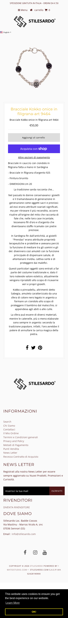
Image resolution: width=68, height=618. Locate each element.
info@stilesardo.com (24, 534)
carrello (42, 10)
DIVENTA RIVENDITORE (16, 507)
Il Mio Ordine (11, 433)
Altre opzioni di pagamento (34, 157)
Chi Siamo (9, 425)
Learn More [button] (13, 602)
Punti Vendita (11, 448)
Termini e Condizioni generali (20, 437)
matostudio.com (17, 569)
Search (7, 421)
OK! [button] (34, 611)
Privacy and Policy (13, 441)
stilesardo (37, 566)
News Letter (10, 452)
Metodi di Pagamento (15, 445)
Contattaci (9, 429)
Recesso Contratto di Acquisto (20, 456)
